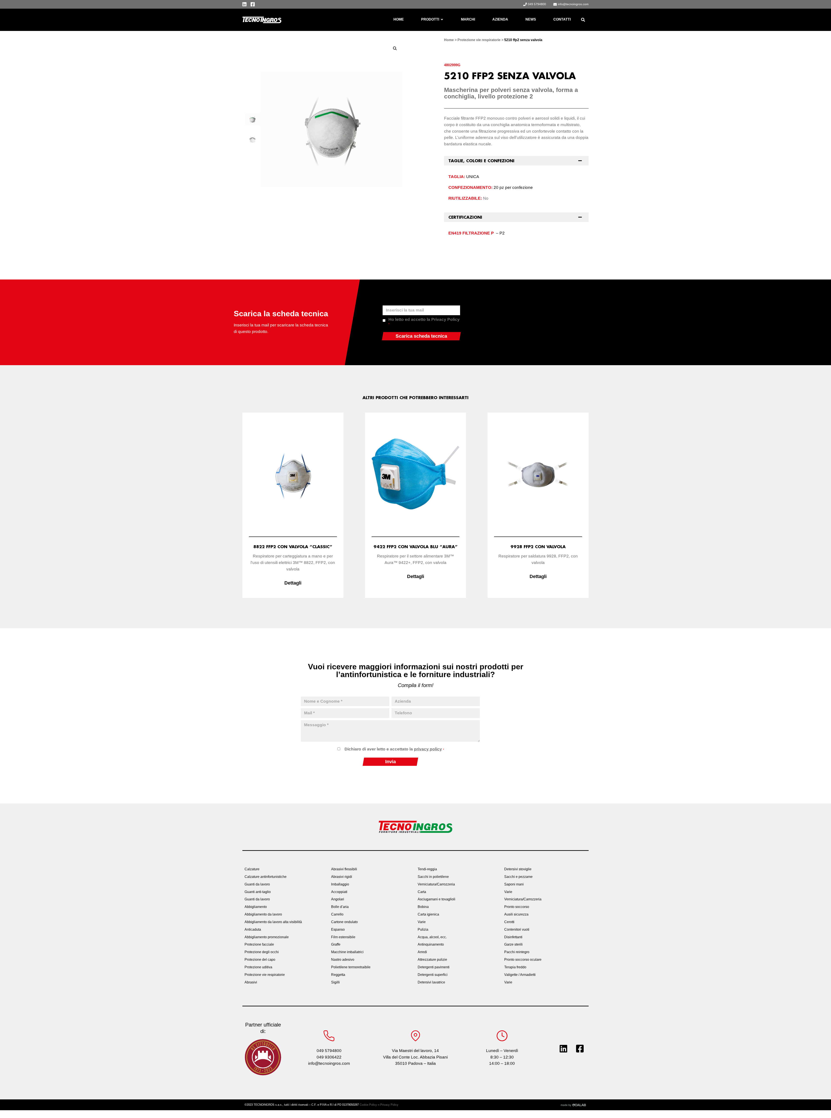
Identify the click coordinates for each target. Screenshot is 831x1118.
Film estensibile (343, 937)
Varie (422, 922)
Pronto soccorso (516, 907)
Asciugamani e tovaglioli (436, 899)
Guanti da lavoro (257, 884)
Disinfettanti (513, 937)
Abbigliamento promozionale (267, 937)
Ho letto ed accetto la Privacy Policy (424, 321)
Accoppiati (339, 892)
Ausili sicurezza (516, 914)
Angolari (337, 899)
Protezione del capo (260, 959)
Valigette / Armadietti (520, 975)
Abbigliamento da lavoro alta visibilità (273, 922)
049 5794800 (329, 1050)
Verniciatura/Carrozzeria (436, 884)
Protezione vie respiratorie (479, 40)
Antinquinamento (431, 944)
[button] (582, 19)
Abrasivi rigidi (341, 877)
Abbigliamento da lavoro (263, 914)
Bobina (423, 907)
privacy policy (428, 749)
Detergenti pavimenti (433, 967)
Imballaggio (340, 884)
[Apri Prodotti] (442, 19)
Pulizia (423, 929)
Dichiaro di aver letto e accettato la (394, 749)
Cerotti (509, 922)
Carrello (337, 914)
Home (449, 40)
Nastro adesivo (342, 959)
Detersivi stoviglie (517, 869)
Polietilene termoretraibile (350, 967)
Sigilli (335, 982)
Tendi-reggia (427, 869)
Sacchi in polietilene (433, 877)
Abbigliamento (256, 907)
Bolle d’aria (340, 907)
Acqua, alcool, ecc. (432, 937)
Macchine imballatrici (347, 952)
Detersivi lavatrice (431, 982)
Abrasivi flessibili (344, 869)
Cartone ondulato (344, 922)
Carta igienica (428, 914)
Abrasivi (251, 982)
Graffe (335, 944)
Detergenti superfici (433, 975)
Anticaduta (253, 929)
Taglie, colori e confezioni (481, 161)
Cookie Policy (368, 1104)
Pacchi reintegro (516, 952)
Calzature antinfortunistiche (266, 877)
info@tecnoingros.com (329, 1063)
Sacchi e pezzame (518, 877)
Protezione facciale (259, 944)
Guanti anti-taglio (258, 892)
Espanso (338, 929)
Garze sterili (513, 944)
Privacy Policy (389, 1104)
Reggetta (338, 975)
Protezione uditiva (258, 967)
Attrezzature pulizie (432, 959)
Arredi (422, 952)
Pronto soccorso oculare (522, 959)
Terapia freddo (515, 967)
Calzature (252, 869)
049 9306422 (329, 1057)
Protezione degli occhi (262, 952)
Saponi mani (514, 884)
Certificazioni (465, 217)
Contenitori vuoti (516, 929)
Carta (422, 892)
